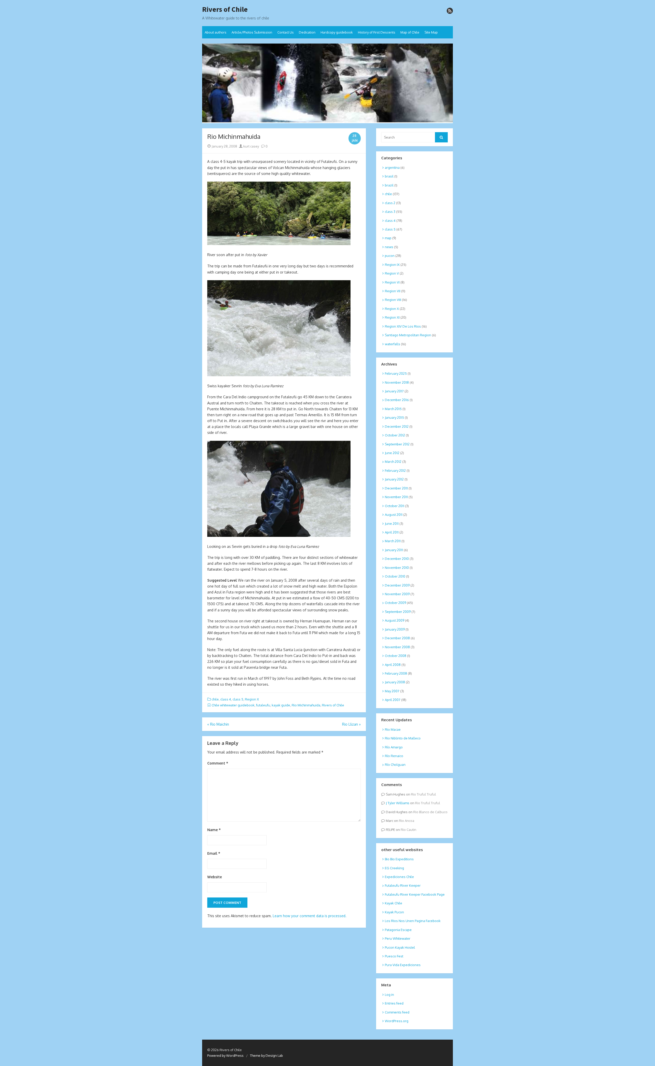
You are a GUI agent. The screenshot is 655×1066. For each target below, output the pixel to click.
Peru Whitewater (397, 938)
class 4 (225, 699)
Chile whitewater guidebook (233, 705)
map (388, 238)
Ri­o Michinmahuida (306, 705)
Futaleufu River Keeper (403, 885)
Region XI (392, 317)
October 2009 (395, 603)
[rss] (450, 11)
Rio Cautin (408, 830)
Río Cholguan (395, 764)
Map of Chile (409, 32)
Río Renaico (394, 756)
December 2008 (397, 638)
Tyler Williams (398, 803)
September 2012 (397, 444)
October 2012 (395, 435)
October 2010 (395, 576)
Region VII (392, 291)
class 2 (390, 203)
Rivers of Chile (225, 9)
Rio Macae (393, 729)
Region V (392, 273)
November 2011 (396, 497)
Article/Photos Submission (252, 32)
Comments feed (397, 1012)
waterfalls (392, 344)
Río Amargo (394, 747)
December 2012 (397, 426)
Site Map (431, 32)
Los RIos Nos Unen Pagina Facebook (413, 921)
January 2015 (394, 417)
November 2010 (397, 568)
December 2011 (396, 488)
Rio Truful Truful (423, 794)
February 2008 (396, 673)
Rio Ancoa (406, 821)
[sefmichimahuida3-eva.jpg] (279, 535)
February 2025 (396, 373)
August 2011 (393, 515)
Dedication (307, 32)
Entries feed (394, 1003)
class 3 (390, 212)
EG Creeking (394, 868)
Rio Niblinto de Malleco (403, 738)
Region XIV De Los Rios (403, 326)
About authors (215, 32)
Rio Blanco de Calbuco (430, 812)
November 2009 (397, 594)
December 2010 (397, 559)
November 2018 (397, 382)
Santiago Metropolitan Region (408, 335)
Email (213, 853)
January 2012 (394, 479)
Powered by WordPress (225, 1055)
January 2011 (394, 550)
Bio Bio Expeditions (399, 859)
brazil (389, 185)
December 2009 (397, 585)
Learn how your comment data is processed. (309, 916)
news (389, 247)
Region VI (392, 282)
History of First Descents (376, 32)
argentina (392, 167)
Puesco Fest (394, 956)
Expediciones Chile (399, 877)
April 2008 (393, 665)
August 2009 (394, 620)
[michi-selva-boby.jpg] (279, 244)
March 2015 (393, 409)
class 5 (238, 699)
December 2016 (397, 400)
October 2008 (395, 656)
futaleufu (263, 705)
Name (214, 830)
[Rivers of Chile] (327, 83)
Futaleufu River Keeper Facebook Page (415, 894)
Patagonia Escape (398, 930)
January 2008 (395, 682)
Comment (217, 763)
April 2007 (392, 700)
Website (214, 877)
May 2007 (392, 691)
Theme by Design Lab (266, 1055)
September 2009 (398, 612)
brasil (389, 176)
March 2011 (393, 541)
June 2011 (392, 523)
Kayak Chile (393, 903)
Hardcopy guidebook (337, 32)
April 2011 (392, 532)
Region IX (392, 265)
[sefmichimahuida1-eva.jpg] (279, 375)
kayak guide (281, 705)
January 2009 (395, 629)
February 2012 (395, 470)
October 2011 (394, 506)
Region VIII (393, 300)
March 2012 (393, 461)
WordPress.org (396, 1021)
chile (215, 699)
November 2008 (397, 647)
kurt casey (251, 146)
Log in (389, 994)
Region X (252, 699)
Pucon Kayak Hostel (400, 947)
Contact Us (285, 32)
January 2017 (394, 391)
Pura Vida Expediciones (403, 965)
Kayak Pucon (394, 912)
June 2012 (392, 453)
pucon (390, 256)
